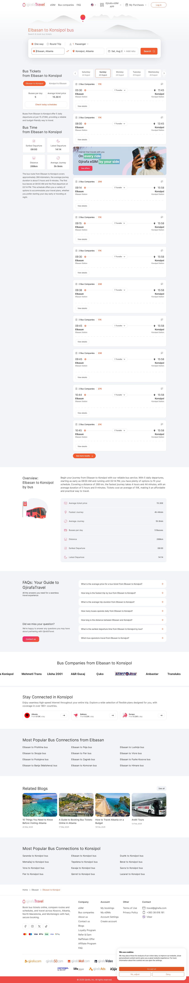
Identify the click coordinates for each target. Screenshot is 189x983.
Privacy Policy (130, 912)
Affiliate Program (87, 943)
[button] (122, 584)
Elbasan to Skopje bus (34, 753)
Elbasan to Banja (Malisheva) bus (40, 765)
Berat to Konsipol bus (131, 861)
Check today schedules (46, 104)
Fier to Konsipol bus (33, 874)
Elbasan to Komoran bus (84, 765)
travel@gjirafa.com (156, 908)
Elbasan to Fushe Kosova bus (135, 759)
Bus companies (66, 4)
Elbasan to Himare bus (132, 765)
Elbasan (35, 890)
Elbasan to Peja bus (81, 747)
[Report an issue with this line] (162, 84)
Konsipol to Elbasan (58, 83)
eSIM (52, 4)
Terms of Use (130, 908)
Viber (149, 916)
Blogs (81, 925)
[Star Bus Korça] (117, 674)
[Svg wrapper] (33, 961)
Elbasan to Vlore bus (131, 753)
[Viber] (144, 917)
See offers (85, 168)
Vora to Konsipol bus (33, 868)
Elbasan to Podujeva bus (35, 759)
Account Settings (110, 916)
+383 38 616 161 (155, 912)
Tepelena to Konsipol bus (84, 861)
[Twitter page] (39, 926)
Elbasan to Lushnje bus (132, 747)
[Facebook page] (25, 926)
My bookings (107, 908)
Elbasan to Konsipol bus (83, 855)
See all (162, 788)
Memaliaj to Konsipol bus (36, 861)
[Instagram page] (32, 926)
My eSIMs (106, 912)
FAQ (79, 4)
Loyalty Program (87, 930)
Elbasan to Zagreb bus (83, 759)
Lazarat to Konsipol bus (132, 874)
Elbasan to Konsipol (34, 83)
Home (25, 890)
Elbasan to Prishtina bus (35, 747)
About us (83, 916)
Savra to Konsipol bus (131, 868)
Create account (109, 921)
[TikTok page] (46, 926)
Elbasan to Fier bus (81, 753)
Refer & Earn (84, 934)
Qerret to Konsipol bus (83, 874)
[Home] (34, 5)
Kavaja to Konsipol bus (83, 868)
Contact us (31, 639)
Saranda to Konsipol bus (35, 855)
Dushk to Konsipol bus (131, 855)
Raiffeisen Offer (86, 939)
